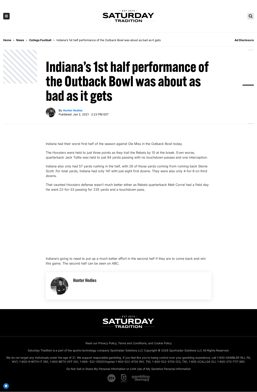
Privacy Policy (107, 343)
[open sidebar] (6, 16)
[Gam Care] (124, 378)
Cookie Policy (163, 343)
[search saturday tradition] (250, 16)
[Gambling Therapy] (141, 378)
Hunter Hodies (73, 110)
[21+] (111, 378)
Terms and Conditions (132, 343)
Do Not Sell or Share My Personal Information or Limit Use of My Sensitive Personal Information (128, 369)
